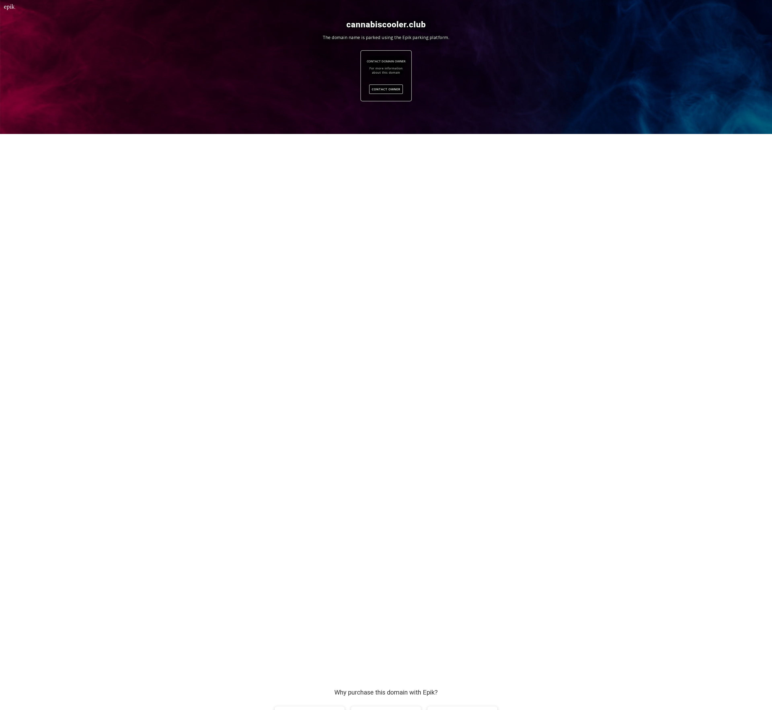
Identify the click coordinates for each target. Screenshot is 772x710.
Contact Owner (386, 89)
